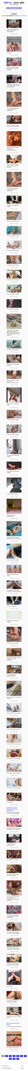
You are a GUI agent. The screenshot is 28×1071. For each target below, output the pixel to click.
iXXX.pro (24, 15)
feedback (6, 1065)
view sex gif (14, 34)
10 (17, 1058)
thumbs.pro (17, 15)
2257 (2, 1065)
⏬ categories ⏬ (14, 8)
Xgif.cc (22, 1068)
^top (22, 1065)
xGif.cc (8, 2)
